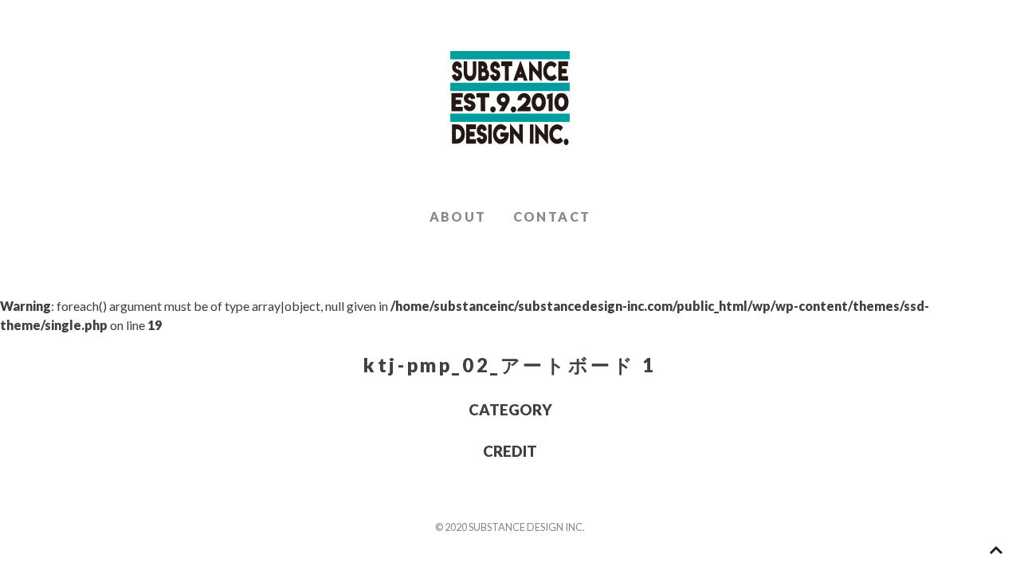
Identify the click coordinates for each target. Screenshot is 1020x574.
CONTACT (552, 216)
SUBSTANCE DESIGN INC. (510, 99)
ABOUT (458, 216)
